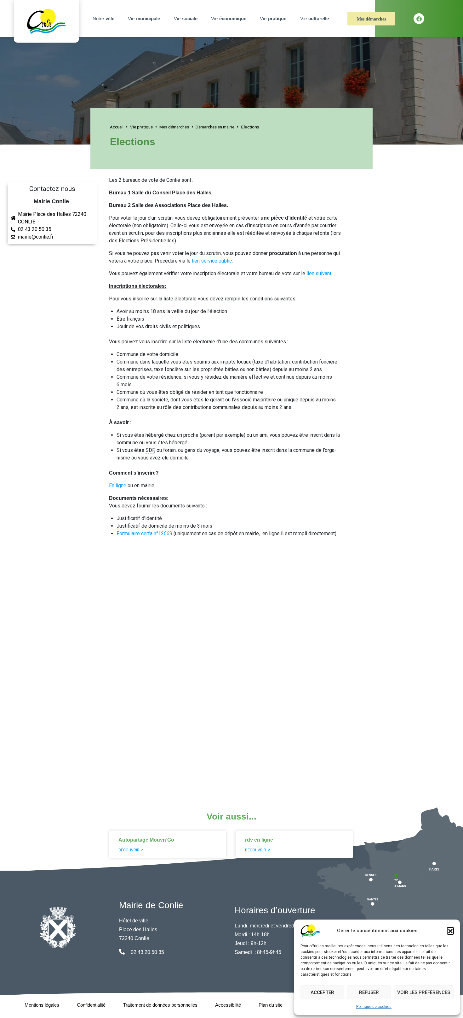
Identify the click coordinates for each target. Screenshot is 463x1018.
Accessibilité (228, 1005)
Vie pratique (141, 126)
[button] (450, 930)
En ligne (117, 485)
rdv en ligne (259, 840)
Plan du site (271, 1005)
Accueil (116, 126)
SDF (150, 450)
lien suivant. (320, 273)
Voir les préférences (423, 992)
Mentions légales (42, 1005)
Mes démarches (371, 19)
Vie (144, 18)
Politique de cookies (374, 1006)
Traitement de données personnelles (160, 1005)
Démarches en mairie (215, 126)
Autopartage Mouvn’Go (146, 840)
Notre (103, 18)
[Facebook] (419, 18)
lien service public (212, 261)
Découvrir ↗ (131, 850)
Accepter (322, 992)
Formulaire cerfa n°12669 (144, 533)
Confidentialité (91, 1005)
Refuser (369, 992)
